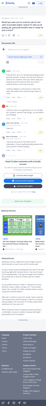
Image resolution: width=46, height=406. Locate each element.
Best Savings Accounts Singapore (31, 386)
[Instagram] (14, 403)
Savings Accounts (29, 351)
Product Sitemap (29, 361)
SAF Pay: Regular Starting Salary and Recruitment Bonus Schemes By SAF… (17, 243)
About (4, 338)
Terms (4, 351)
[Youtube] (24, 403)
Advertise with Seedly (9, 372)
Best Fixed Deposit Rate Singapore (32, 370)
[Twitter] (3, 403)
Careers (4, 344)
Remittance (27, 357)
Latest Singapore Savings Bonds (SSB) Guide (32, 381)
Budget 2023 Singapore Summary (31, 392)
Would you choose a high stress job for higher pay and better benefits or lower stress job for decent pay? (21, 263)
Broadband (27, 354)
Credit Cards (27, 338)
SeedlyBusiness (7, 369)
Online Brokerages (29, 341)
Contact (4, 341)
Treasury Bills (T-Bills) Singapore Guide (31, 375)
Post (40, 62)
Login (41, 3)
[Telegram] (19, 403)
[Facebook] (8, 403)
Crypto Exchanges (29, 348)
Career (21, 18)
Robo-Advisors (28, 344)
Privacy (4, 348)
